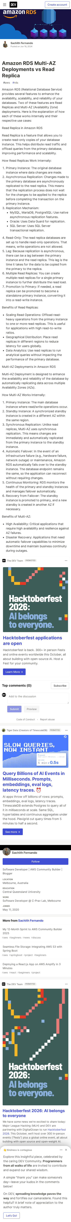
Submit (14, 709)
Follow (36, 861)
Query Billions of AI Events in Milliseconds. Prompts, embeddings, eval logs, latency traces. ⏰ (34, 782)
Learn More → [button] (14, 671)
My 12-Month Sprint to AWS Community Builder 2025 (32, 933)
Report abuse (47, 719)
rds (15, 82)
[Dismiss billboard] (66, 1149)
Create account (57, 4)
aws (6, 82)
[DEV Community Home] (13, 4)
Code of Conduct (25, 719)
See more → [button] (12, 831)
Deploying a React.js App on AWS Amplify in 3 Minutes (31, 968)
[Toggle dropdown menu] (66, 560)
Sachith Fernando (22, 43)
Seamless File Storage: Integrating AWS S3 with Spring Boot (32, 950)
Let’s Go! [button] (11, 1215)
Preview (32, 709)
